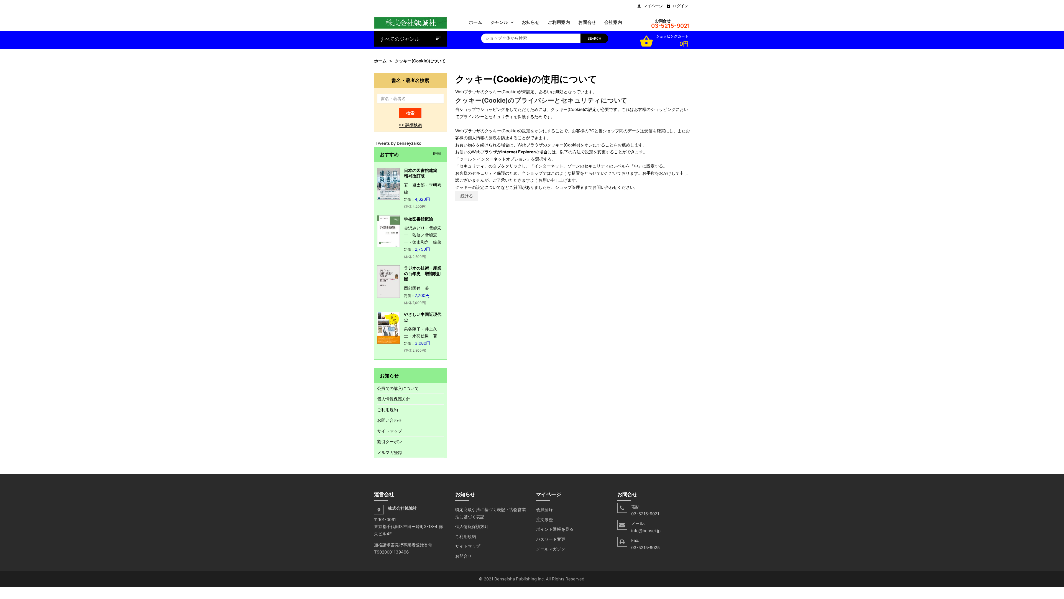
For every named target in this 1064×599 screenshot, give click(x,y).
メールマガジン (550, 549)
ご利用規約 (387, 409)
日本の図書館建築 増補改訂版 (422, 173)
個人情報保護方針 (393, 399)
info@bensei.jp (646, 530)
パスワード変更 (550, 539)
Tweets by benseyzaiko (398, 143)
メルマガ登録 (389, 452)
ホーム (380, 61)
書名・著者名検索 (410, 80)
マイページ (653, 6)
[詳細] (436, 153)
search (594, 38)
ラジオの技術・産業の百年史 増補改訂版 (422, 273)
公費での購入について (398, 388)
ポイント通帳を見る (555, 529)
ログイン (680, 6)
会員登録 (544, 509)
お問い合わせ (389, 420)
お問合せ (463, 556)
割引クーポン (389, 441)
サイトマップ (389, 431)
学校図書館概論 (418, 219)
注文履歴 (544, 519)
